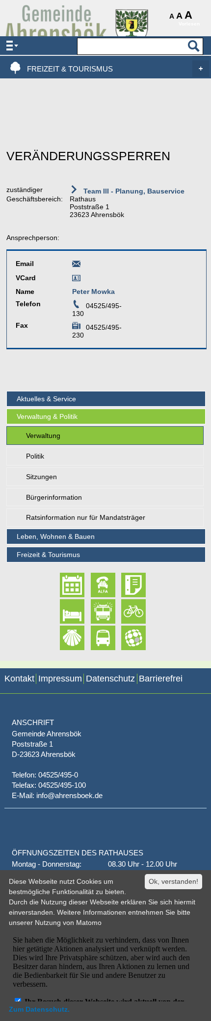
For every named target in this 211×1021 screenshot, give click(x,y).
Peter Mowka (93, 291)
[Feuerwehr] (94, 611)
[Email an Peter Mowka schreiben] (76, 265)
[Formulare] (125, 585)
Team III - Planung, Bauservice (133, 191)
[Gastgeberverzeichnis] (63, 611)
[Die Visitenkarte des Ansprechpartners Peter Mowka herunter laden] (76, 280)
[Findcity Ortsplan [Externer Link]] (125, 638)
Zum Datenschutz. (39, 1009)
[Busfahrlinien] (94, 638)
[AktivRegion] (125, 611)
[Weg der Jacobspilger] (63, 638)
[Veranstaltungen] (63, 585)
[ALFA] (94, 585)
